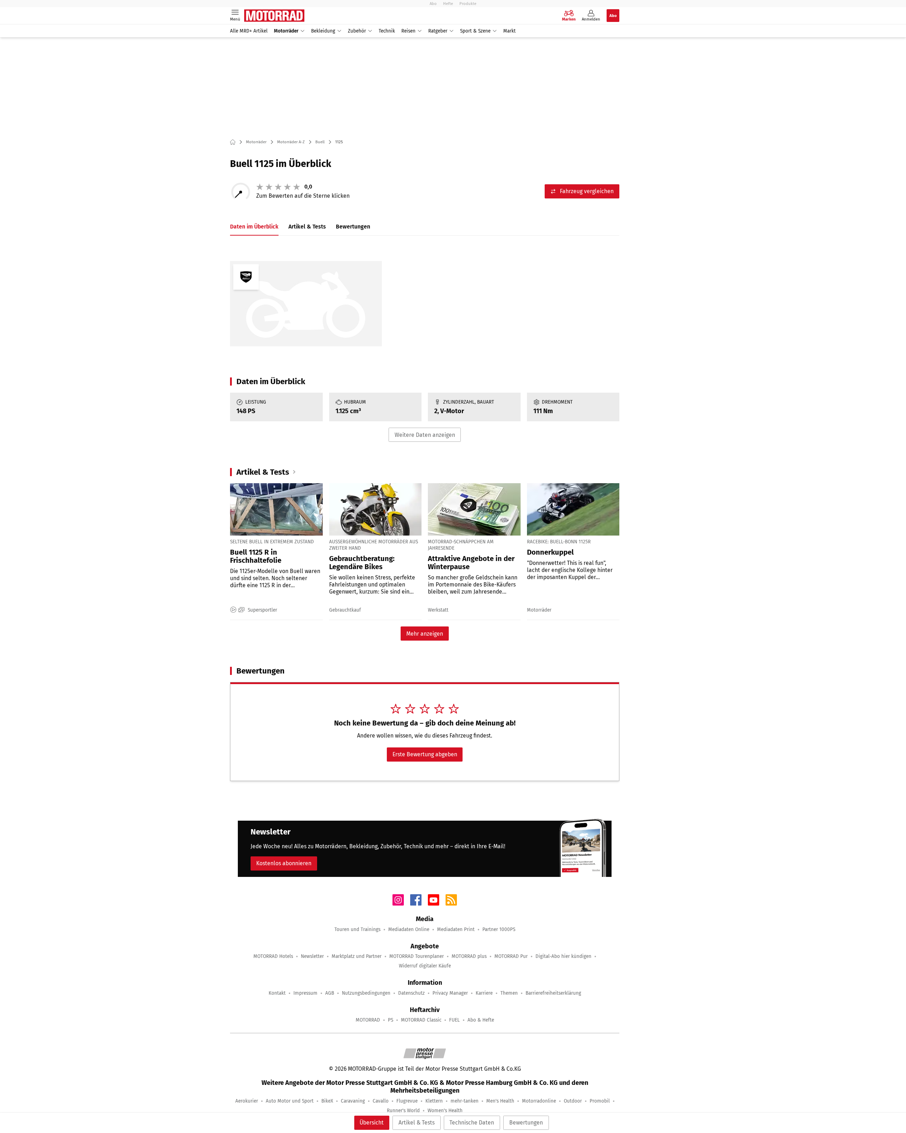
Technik (387, 31)
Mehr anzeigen (424, 633)
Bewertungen (526, 1122)
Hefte (448, 3)
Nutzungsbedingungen (366, 993)
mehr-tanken (464, 1101)
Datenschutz (411, 993)
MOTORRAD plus (469, 956)
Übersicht (372, 1122)
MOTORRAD (368, 1020)
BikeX (327, 1101)
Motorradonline (539, 1101)
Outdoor (573, 1101)
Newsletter (312, 956)
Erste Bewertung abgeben (424, 754)
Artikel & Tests (416, 1122)
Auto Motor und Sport (290, 1101)
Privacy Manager (450, 993)
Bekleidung (323, 31)
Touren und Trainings (357, 929)
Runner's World (403, 1111)
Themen (509, 993)
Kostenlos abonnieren (283, 863)
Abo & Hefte (481, 1020)
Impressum (305, 993)
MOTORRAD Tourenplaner (416, 956)
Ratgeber (437, 31)
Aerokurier (246, 1101)
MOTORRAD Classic (421, 1020)
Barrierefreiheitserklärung (553, 993)
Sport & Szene (475, 31)
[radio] (259, 186)
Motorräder (286, 31)
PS (390, 1020)
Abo (433, 3)
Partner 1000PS (498, 929)
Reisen (408, 31)
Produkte (467, 3)
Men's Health (500, 1101)
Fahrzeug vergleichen (587, 191)
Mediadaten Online (408, 929)
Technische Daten (471, 1122)
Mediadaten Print (456, 929)
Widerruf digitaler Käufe (425, 966)
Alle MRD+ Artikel (249, 31)
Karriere (484, 993)
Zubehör (357, 31)
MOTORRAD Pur (511, 956)
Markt (509, 31)
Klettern (434, 1101)
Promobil (600, 1101)
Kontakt (277, 993)
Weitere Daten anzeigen (425, 435)
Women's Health (445, 1111)
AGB (329, 993)
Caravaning (353, 1101)
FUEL (454, 1020)
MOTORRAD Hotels (273, 956)
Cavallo (381, 1101)
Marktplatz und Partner (357, 956)
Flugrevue (407, 1101)
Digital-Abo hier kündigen (563, 956)
